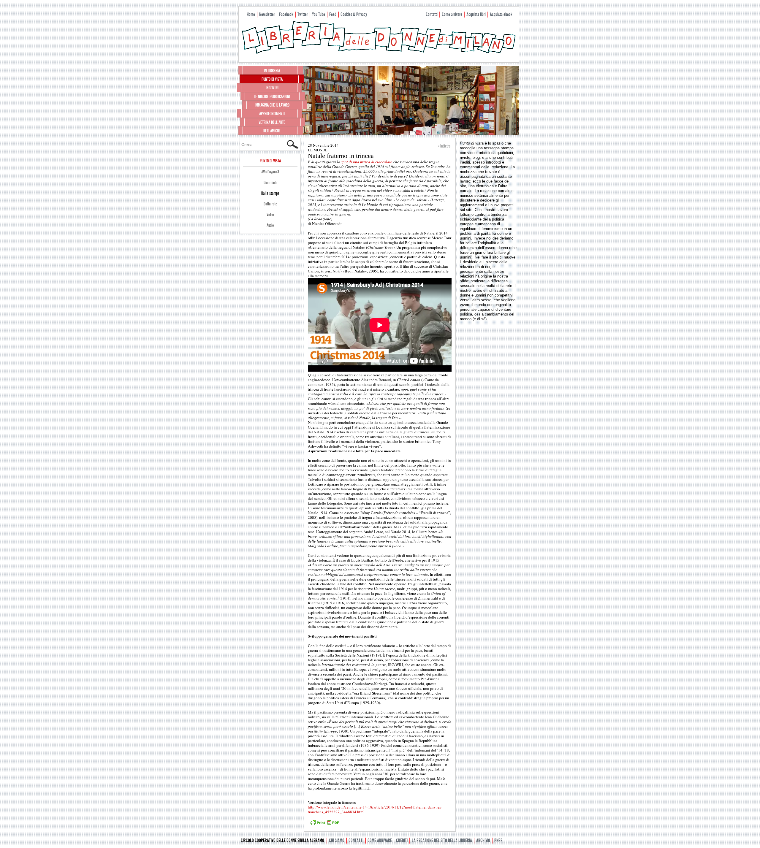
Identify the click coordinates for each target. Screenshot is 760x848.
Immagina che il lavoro (272, 105)
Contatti (432, 14)
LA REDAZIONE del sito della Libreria (442, 840)
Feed (332, 14)
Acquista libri (476, 14)
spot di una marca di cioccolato (366, 161)
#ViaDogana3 (270, 171)
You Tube (318, 14)
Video (270, 214)
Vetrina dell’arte (272, 122)
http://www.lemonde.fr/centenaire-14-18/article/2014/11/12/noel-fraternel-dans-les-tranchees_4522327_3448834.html (375, 809)
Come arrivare (452, 14)
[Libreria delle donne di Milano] (379, 52)
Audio (270, 225)
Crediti (402, 840)
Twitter (302, 14)
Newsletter (267, 14)
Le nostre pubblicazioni (272, 96)
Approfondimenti (272, 113)
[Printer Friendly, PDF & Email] (324, 824)
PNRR (498, 840)
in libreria (272, 70)
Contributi (270, 182)
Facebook (286, 14)
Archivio (483, 840)
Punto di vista (272, 79)
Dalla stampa (270, 193)
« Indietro (444, 146)
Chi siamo (336, 840)
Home (251, 14)
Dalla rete (270, 204)
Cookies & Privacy (354, 14)
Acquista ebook (501, 14)
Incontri (272, 87)
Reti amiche (272, 131)
